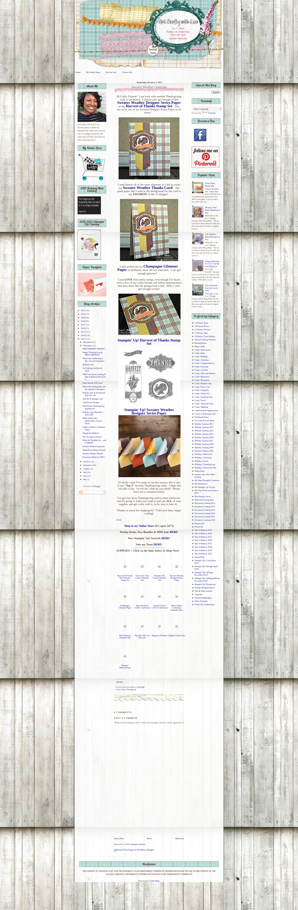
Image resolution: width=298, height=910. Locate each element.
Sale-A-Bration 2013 (203, 530)
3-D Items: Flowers (202, 330)
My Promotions (201, 484)
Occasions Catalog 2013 (205, 503)
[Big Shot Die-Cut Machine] (142, 627)
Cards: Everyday (202, 367)
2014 (83, 335)
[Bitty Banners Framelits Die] (125, 627)
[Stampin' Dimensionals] (125, 657)
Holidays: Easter (201, 461)
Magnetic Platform (159, 635)
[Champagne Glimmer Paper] (125, 597)
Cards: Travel (200, 400)
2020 (83, 314)
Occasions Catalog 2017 (205, 517)
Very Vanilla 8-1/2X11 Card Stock (142, 607)
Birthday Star (88, 365)
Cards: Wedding (201, 407)
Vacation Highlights (203, 598)
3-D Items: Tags (201, 333)
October (86, 462)
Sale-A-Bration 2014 (203, 533)
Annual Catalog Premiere (205, 340)
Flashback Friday (202, 417)
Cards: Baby (200, 353)
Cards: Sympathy (202, 390)
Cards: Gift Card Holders (205, 373)
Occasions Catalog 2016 (205, 513)
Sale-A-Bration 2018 (203, 547)
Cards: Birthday (201, 357)
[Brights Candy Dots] (177, 627)
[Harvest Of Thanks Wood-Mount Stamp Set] (125, 567)
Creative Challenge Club (205, 414)
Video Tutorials (201, 601)
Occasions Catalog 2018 (205, 520)
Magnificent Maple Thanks (94, 450)
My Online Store (93, 72)
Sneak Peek (199, 557)
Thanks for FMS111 (91, 433)
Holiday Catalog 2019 (204, 447)
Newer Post (118, 838)
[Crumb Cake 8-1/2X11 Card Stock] (159, 597)
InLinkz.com (120, 679)
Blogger (97, 486)
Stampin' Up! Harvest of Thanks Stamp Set (149, 342)
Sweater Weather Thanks (93, 454)
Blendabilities (201, 343)
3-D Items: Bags (201, 323)
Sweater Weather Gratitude (94, 446)
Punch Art (199, 527)
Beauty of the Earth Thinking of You (212, 210)
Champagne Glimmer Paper (125, 607)
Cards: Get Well (201, 370)
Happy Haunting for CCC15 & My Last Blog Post (212, 263)
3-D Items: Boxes (202, 326)
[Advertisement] (149, 813)
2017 (83, 325)
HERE (174, 532)
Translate (212, 113)
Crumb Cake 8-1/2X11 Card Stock (159, 607)
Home (78, 72)
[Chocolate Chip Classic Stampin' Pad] (142, 567)
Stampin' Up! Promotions (205, 584)
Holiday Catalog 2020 (204, 451)
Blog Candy (200, 346)
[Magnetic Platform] (159, 627)
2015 (83, 332)
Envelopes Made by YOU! (94, 457)
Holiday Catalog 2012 (204, 424)
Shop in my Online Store (139, 525)
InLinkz (119, 682)
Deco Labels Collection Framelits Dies (177, 608)
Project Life (199, 523)
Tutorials (198, 594)
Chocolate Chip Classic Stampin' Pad (142, 578)
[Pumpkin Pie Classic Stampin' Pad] (159, 567)
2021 (83, 310)
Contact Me (127, 72)
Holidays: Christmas (203, 458)
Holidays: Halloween (203, 454)
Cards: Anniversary (203, 350)
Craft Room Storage (91, 402)
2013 (83, 339)
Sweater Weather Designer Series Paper (177, 578)
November (87, 346)
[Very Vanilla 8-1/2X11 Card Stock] (142, 597)
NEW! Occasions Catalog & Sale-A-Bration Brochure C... (94, 377)
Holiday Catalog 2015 (204, 434)
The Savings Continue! (92, 437)
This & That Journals (203, 591)
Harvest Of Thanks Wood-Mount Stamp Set (125, 578)
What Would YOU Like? (93, 383)
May (85, 479)
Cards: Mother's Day (203, 383)
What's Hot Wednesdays (205, 604)
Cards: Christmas (202, 360)
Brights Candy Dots (176, 635)
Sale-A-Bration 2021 (203, 554)
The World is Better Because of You (212, 237)
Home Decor (200, 471)
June (85, 476)
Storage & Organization (204, 588)
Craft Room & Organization (206, 410)
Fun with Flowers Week (204, 421)
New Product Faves (203, 496)
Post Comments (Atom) (135, 844)
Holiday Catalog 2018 (204, 444)
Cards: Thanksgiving (128, 689)
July (85, 472)
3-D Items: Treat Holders (205, 336)
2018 (83, 321)
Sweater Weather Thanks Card (147, 188)
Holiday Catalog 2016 (204, 437)
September (88, 465)
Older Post (179, 838)
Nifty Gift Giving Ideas (204, 500)
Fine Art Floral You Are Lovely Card (211, 288)
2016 (83, 328)
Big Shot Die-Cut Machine (142, 636)
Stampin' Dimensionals (125, 666)
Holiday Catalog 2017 (204, 441)
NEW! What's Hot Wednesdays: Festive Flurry (92, 420)
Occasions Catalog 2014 (205, 507)
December (87, 342)
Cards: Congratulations (204, 363)
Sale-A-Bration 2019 (203, 550)
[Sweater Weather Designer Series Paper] (177, 567)
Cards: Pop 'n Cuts (202, 387)
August (86, 469)
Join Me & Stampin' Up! (93, 399)
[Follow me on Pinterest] (205, 167)
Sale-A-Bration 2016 (203, 540)
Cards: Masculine (202, 380)
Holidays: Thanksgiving (205, 464)
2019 (83, 318)
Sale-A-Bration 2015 (203, 537)
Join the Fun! (111, 72)
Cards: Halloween (202, 377)
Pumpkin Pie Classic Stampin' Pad (159, 578)
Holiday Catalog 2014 (204, 431)
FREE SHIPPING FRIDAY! (94, 349)
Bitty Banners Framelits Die (125, 636)
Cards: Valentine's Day (204, 404)
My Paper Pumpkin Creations (207, 480)
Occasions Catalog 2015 (205, 510)
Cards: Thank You (202, 394)
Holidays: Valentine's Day (205, 468)
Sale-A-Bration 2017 (203, 544)
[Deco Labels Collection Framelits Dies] (177, 597)
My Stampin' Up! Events (205, 487)
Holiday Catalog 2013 (204, 427)
